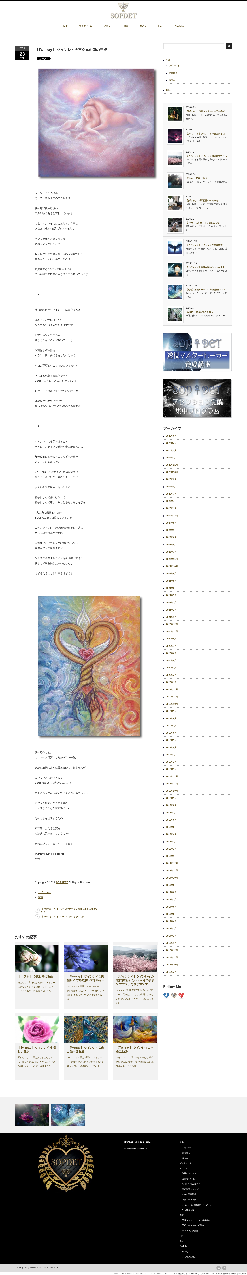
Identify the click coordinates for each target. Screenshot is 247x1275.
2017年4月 (171, 921)
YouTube (179, 26)
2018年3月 (171, 841)
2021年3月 (171, 602)
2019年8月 (171, 718)
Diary (161, 26)
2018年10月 (172, 791)
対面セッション (189, 1173)
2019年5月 (171, 740)
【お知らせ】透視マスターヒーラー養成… (206, 111)
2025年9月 (171, 479)
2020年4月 (171, 660)
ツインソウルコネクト (192, 1184)
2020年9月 (171, 639)
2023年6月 (171, 537)
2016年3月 (171, 972)
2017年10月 (172, 878)
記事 (65, 26)
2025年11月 (172, 465)
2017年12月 (172, 863)
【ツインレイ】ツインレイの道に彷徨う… (206, 156)
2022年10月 (172, 566)
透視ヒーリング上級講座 (193, 1225)
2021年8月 (171, 581)
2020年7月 (171, 646)
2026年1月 (171, 457)
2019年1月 (171, 769)
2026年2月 (171, 450)
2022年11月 (172, 559)
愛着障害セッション (191, 1189)
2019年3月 (171, 754)
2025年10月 (172, 472)
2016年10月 (172, 964)
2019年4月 (171, 747)
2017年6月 (171, 907)
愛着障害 (173, 73)
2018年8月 (171, 805)
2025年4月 (171, 501)
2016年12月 (172, 950)
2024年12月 (172, 515)
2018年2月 (171, 849)
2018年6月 (171, 820)
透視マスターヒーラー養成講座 (196, 1220)
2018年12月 (172, 776)
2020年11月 (172, 631)
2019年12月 (172, 689)
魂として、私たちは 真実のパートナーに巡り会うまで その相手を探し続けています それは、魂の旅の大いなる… (36, 986)
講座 (126, 26)
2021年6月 (171, 588)
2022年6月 (171, 573)
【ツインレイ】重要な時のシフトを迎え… (206, 267)
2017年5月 (171, 914)
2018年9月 (171, 798)
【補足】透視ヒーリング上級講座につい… (206, 289)
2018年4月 (171, 834)
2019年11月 (172, 696)
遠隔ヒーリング (189, 1199)
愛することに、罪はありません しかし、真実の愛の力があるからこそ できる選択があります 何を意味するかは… (36, 1061)
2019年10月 (172, 704)
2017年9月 (171, 885)
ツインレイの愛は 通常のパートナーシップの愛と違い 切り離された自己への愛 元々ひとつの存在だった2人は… (85, 1061)
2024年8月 (171, 523)
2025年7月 (171, 494)
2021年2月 (171, 610)
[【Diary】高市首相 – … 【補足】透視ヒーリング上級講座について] (123, 1115)
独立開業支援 (188, 1210)
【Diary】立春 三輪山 (196, 178)
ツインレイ (44, 892)
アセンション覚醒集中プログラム (197, 1205)
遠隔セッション (189, 1179)
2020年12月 (172, 624)
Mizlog (185, 1251)
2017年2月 (171, 936)
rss (218, 1268)
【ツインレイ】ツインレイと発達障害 (204, 245)
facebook (224, 1268)
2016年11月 (172, 957)
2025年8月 (171, 486)
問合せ (143, 26)
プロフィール (85, 26)
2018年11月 (172, 783)
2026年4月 (171, 443)
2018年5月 (171, 827)
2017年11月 (172, 870)
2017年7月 (171, 899)
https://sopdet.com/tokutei (135, 1149)
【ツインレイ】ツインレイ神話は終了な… (206, 133)
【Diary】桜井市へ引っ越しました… (204, 222)
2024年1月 (171, 530)
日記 (168, 90)
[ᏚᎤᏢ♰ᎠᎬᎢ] (123, 17)
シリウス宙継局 (189, 1257)
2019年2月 (171, 762)
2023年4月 (171, 544)
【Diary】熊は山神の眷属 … (200, 312)
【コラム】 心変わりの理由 (35, 976)
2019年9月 (171, 711)
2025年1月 (171, 508)
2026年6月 (171, 436)
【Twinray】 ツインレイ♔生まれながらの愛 (62, 916)
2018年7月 (171, 812)
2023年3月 (171, 552)
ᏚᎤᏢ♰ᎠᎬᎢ (62, 882)
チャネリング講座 (190, 1231)
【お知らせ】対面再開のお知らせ (202, 200)
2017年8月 (171, 892)
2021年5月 (171, 595)
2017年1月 (171, 943)
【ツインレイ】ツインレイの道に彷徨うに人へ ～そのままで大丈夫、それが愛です (135, 980)
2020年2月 (171, 675)
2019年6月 (171, 733)
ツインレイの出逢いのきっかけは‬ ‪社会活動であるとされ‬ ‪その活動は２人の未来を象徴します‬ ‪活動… (135, 1061)
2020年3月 (171, 667)
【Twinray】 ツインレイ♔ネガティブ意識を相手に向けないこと (69, 910)
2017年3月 (171, 928)
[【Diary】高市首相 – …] (32, 1115)
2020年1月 (171, 682)
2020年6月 (171, 653)
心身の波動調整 (189, 1194)
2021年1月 (171, 617)
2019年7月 (171, 725)
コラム (172, 80)
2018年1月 (171, 856)
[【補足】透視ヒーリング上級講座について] (68, 1115)
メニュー (108, 26)
